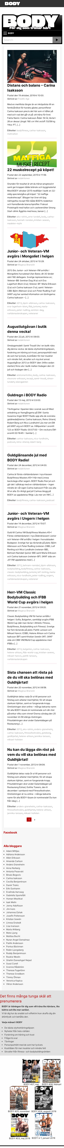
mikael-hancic (14, 655)
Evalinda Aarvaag (15, 892)
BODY (11, 33)
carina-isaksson (37, 130)
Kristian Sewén (13, 919)
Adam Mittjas (12, 851)
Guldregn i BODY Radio (27, 395)
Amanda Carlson (14, 861)
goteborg (46, 732)
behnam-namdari (31, 565)
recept (29, 378)
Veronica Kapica (14, 980)
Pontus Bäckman (14, 946)
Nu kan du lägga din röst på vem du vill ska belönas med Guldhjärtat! (31, 754)
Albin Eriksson (13, 857)
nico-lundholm (41, 438)
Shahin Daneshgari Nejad (18, 960)
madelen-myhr (14, 223)
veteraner (33, 313)
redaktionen (24, 178)
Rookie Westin (13, 956)
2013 (19, 303)
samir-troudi (40, 378)
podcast (11, 442)
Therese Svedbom (15, 973)
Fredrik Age (23, 98)
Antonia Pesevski (14, 871)
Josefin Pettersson (15, 915)
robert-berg (35, 442)
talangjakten (22, 381)
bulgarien (27, 649)
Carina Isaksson (14, 878)
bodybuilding (13, 568)
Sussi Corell (12, 963)
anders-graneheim (43, 729)
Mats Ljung (11, 932)
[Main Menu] (5, 33)
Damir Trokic (12, 885)
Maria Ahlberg (13, 929)
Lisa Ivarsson (12, 926)
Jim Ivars (10, 909)
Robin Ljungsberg (14, 950)
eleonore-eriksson (16, 378)
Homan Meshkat (14, 898)
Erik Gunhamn (13, 888)
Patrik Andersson (14, 943)
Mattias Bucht (13, 936)
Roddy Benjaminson (16, 953)
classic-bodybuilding (17, 572)
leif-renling (43, 572)
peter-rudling (23, 310)
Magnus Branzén (26, 264)
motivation (12, 133)
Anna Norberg (13, 868)
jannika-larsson (42, 736)
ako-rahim (22, 216)
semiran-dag (37, 310)
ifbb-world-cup (30, 652)
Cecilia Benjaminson (16, 881)
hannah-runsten (25, 220)
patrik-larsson (29, 655)
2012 (19, 565)
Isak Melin (11, 902)
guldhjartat (12, 736)
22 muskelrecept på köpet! (30, 170)
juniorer (37, 306)
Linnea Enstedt (13, 922)
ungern (49, 575)
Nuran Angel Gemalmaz (18, 939)
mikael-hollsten (15, 739)
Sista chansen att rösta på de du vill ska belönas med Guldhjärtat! (30, 677)
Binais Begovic (13, 874)
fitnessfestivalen (32, 732)
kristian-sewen (41, 220)
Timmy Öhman (13, 977)
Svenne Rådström (15, 967)
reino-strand (22, 442)
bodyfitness (22, 130)
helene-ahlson (14, 652)
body (43, 216)
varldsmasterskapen (17, 313)
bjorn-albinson (30, 303)
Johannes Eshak (14, 912)
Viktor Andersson (14, 984)
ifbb (30, 306)
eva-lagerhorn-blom (17, 306)
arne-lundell (34, 216)
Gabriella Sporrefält (15, 895)
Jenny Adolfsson (14, 905)
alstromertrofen (24, 375)
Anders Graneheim (15, 864)
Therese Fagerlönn (15, 970)
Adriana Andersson (15, 854)
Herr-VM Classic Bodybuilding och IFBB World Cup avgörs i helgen (30, 597)
